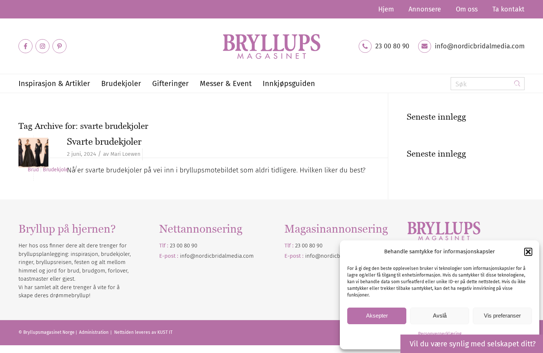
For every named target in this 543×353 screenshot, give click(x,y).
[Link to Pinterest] (59, 46)
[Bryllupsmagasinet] (271, 46)
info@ (313, 256)
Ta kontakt (508, 9)
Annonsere (425, 9)
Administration (94, 332)
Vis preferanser (502, 315)
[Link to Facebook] (25, 46)
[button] (528, 252)
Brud (33, 169)
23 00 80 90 (392, 46)
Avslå (440, 315)
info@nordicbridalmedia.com (480, 46)
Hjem (386, 9)
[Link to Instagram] (42, 46)
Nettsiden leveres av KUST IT (143, 332)
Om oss (467, 9)
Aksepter (377, 315)
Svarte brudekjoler (104, 141)
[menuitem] (386, 9)
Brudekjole (55, 169)
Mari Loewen (125, 154)
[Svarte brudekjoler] (33, 153)
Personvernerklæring (439, 333)
